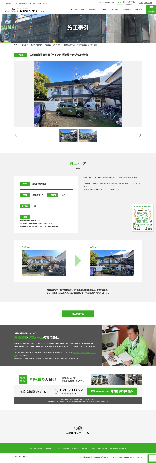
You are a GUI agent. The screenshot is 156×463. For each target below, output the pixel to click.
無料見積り (151, 11)
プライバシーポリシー (21, 457)
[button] (140, 135)
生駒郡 (39, 45)
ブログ (141, 2)
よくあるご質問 (148, 2)
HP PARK (138, 457)
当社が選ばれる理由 (76, 9)
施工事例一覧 (78, 314)
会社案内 (138, 9)
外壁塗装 (92, 9)
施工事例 (115, 9)
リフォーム (103, 9)
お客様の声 (127, 9)
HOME (16, 45)
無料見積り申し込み (114, 391)
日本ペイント (56, 45)
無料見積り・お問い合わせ (118, 448)
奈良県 (33, 45)
